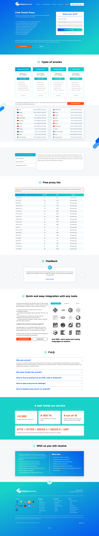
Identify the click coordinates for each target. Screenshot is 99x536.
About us (41, 500)
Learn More (23, 95)
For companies (42, 507)
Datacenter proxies (58, 500)
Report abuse (41, 509)
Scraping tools (66, 303)
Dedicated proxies (73, 507)
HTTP (71, 502)
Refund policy (42, 504)
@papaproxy (80, 490)
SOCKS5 (56, 510)
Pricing (53, 4)
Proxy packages (73, 510)
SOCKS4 (56, 509)
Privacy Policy (18, 522)
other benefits (24, 34)
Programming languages (56, 303)
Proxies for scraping (73, 500)
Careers (38, 522)
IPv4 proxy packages (73, 512)
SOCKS (55, 507)
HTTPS (71, 504)
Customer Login (78, 4)
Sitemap (34, 522)
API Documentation (24, 339)
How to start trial (75, 103)
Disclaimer (30, 522)
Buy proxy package (70, 29)
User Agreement (24, 522)
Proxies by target (46, 4)
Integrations (40, 339)
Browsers (77, 303)
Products (38, 4)
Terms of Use (41, 505)
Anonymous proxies (58, 505)
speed (27, 32)
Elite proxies (56, 502)
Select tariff (23, 78)
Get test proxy (23, 46)
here (20, 191)
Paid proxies (56, 504)
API (39, 512)
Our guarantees (42, 502)
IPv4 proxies (72, 505)
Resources (60, 4)
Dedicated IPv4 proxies (74, 509)
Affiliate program (42, 510)
